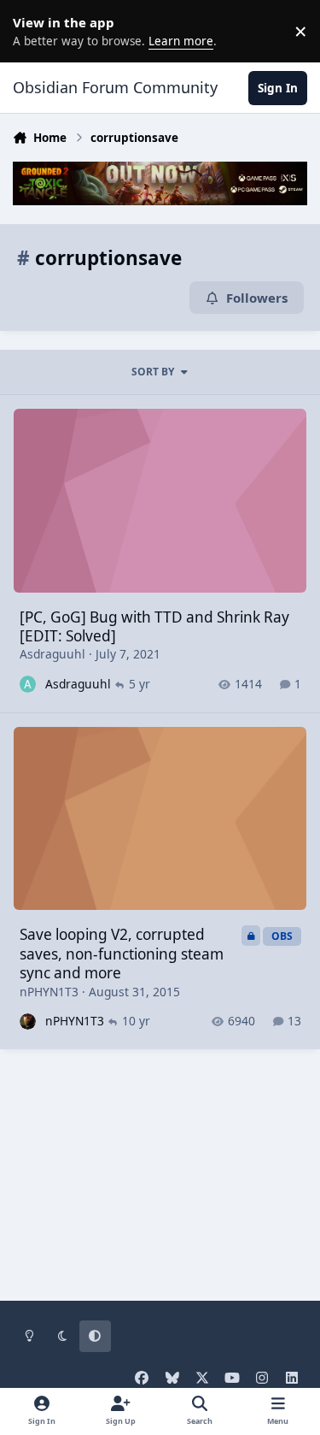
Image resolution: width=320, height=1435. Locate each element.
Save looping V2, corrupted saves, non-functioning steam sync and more (122, 953)
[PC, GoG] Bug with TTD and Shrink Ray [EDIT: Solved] (154, 626)
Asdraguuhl (52, 654)
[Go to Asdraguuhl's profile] (28, 684)
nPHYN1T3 (49, 991)
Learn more (34, 30)
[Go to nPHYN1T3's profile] (28, 1021)
